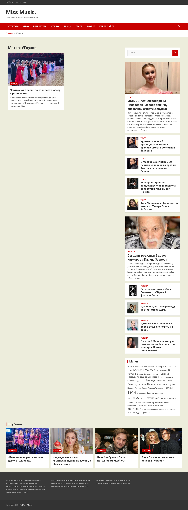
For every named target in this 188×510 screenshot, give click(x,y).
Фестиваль (141, 393)
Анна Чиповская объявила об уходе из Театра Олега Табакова (159, 206)
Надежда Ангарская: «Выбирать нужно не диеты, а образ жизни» (72, 461)
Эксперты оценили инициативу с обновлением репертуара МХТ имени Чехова (158, 187)
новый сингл (158, 405)
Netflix (175, 367)
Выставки (131, 381)
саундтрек (163, 409)
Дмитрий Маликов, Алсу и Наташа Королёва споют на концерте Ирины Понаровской (158, 346)
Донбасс (140, 381)
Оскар (144, 388)
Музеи (171, 384)
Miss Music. (21, 12)
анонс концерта (168, 398)
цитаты (146, 412)
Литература (40, 26)
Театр (79, 26)
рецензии (134, 409)
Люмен (164, 385)
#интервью (161, 367)
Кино (26, 26)
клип (130, 402)
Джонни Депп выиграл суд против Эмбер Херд (158, 308)
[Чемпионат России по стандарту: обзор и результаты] (36, 70)
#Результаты (141, 367)
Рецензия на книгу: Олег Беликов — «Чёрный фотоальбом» (156, 292)
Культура (13, 26)
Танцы (67, 26)
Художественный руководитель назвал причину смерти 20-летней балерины (158, 146)
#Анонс (130, 367)
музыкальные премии (142, 403)
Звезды (151, 380)
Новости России (134, 388)
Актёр (129, 370)
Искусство (162, 381)
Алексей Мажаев (144, 370)
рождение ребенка (150, 409)
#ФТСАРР (151, 367)
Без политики (162, 370)
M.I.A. (170, 367)
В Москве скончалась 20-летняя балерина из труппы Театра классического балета (158, 166)
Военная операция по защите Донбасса (148, 375)
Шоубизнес (151, 398)
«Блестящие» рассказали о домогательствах (25, 459)
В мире (140, 374)
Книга (130, 384)
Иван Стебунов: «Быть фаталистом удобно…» (111, 459)
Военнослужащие (165, 377)
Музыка (55, 26)
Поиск (175, 53)
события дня (134, 412)
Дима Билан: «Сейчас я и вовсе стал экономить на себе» (157, 326)
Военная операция (152, 374)
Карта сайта (106, 26)
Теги (131, 392)
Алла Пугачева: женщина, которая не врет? (158, 459)
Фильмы (135, 398)
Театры (168, 387)
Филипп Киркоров (155, 393)
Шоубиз (90, 26)
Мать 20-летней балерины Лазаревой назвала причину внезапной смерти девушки (147, 104)
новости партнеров (144, 405)
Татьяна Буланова (155, 388)
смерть (173, 409)
